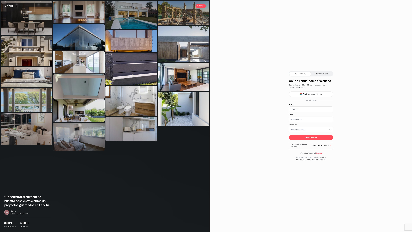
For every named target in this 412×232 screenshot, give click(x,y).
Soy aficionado (300, 74)
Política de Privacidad (313, 159)
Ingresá (319, 153)
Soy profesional (322, 74)
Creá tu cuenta (311, 137)
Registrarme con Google (312, 94)
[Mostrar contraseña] (330, 129)
